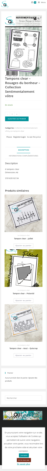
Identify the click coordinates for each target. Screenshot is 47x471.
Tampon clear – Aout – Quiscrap (24, 348)
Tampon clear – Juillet (23, 238)
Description (23, 150)
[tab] (23, 150)
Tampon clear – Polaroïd (23, 293)
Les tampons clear (17, 131)
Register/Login (19, 137)
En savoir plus (23, 464)
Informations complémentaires (23, 156)
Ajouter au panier (17, 119)
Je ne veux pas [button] (23, 460)
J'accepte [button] (23, 455)
